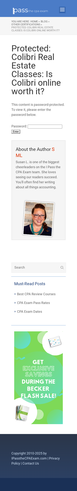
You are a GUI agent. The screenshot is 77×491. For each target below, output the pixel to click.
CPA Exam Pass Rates (33, 303)
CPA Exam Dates (29, 311)
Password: (19, 126)
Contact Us (30, 463)
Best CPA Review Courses (36, 294)
